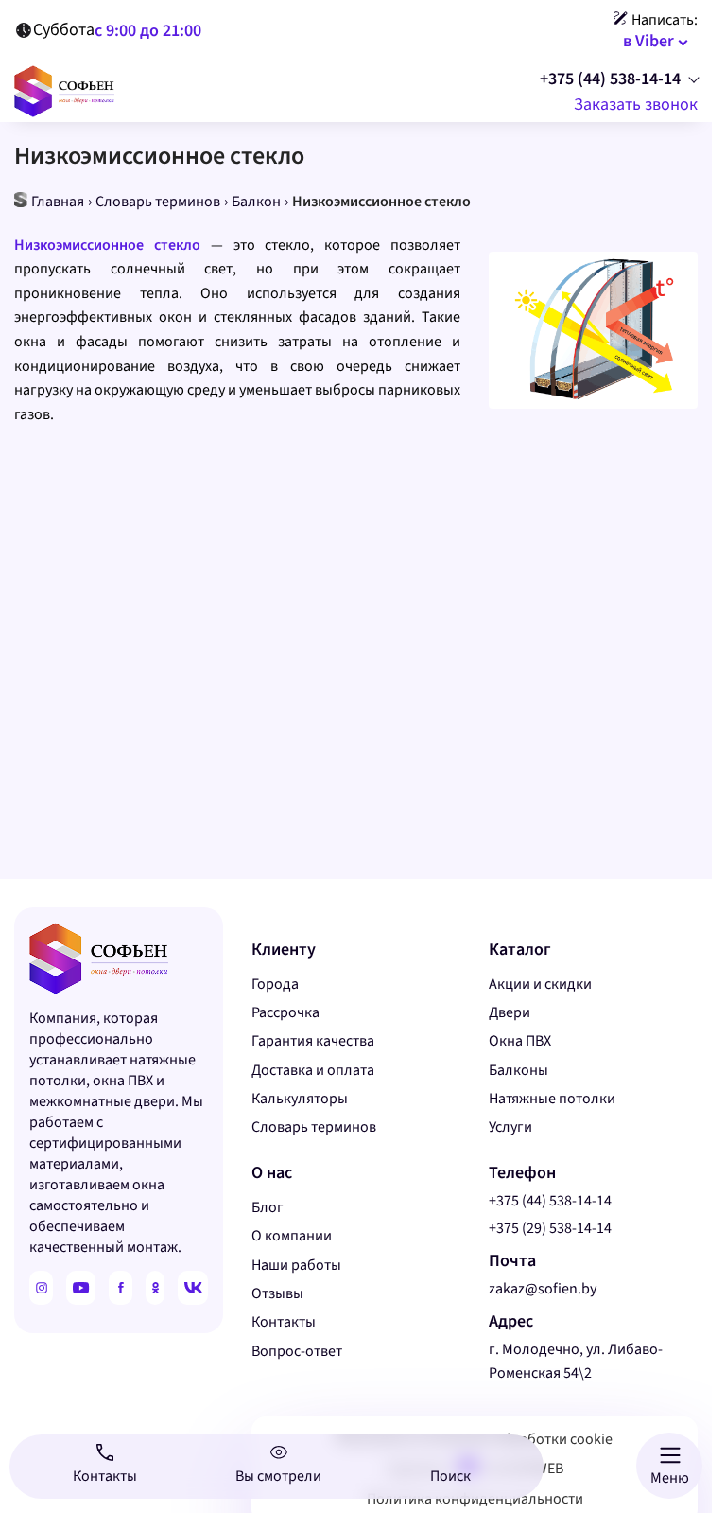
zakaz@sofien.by (542, 1288)
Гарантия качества (312, 1040)
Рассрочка (285, 1012)
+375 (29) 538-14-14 (550, 1228)
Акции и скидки (540, 984)
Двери (509, 1012)
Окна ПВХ (520, 1040)
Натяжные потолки (552, 1098)
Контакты (283, 1321)
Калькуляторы (299, 1098)
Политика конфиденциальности (475, 1498)
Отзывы (277, 1293)
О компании (291, 1235)
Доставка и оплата (312, 1070)
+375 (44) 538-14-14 (610, 79)
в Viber (648, 41)
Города (275, 984)
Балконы (518, 1070)
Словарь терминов (157, 201)
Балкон (256, 201)
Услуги (510, 1127)
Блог (267, 1207)
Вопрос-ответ (296, 1351)
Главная (57, 201)
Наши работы (296, 1265)
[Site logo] (64, 89)
